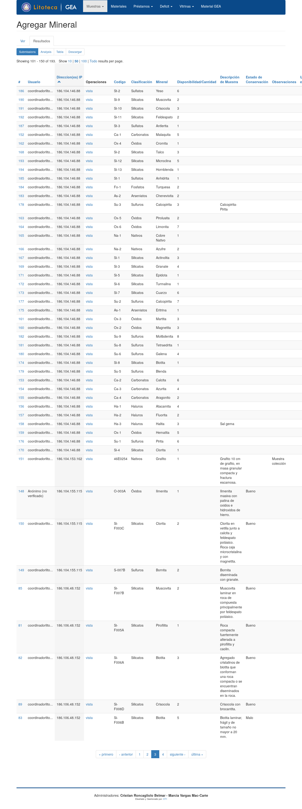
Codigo (120, 81)
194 (21, 169)
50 (76, 61)
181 (21, 345)
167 (21, 257)
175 (21, 310)
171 (21, 275)
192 (21, 117)
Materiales (118, 6)
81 (20, 625)
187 (21, 125)
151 (21, 458)
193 (21, 160)
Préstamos (142, 6)
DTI (165, 798)
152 (21, 134)
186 (21, 90)
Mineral (162, 81)
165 (21, 235)
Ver (22, 41)
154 (21, 388)
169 (21, 266)
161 (21, 318)
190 (21, 99)
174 (21, 362)
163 (21, 217)
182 (21, 336)
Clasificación (141, 81)
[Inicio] (51, 7)
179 (21, 371)
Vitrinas (186, 6)
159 (21, 432)
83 (20, 717)
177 (21, 301)
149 (21, 570)
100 (84, 61)
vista (89, 90)
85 (20, 588)
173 (21, 292)
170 (21, 450)
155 (21, 397)
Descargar (75, 52)
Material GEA (211, 6)
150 (21, 523)
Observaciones (284, 81)
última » (197, 754)
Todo (93, 61)
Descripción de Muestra (229, 79)
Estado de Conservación (257, 79)
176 (21, 441)
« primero (106, 754)
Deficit (165, 6)
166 (21, 248)
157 (21, 415)
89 (20, 704)
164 (21, 226)
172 (21, 283)
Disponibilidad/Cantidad (196, 81)
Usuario (34, 81)
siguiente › (177, 754)
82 (20, 657)
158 (21, 423)
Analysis (46, 52)
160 (21, 327)
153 (21, 380)
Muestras (94, 6)
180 (21, 353)
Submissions (28, 52)
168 (21, 152)
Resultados (43, 42)
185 (21, 178)
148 (21, 491)
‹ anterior (126, 754)
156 (21, 406)
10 (70, 61)
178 (21, 204)
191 (21, 108)
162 (21, 143)
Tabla (59, 52)
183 (21, 195)
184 (21, 187)
